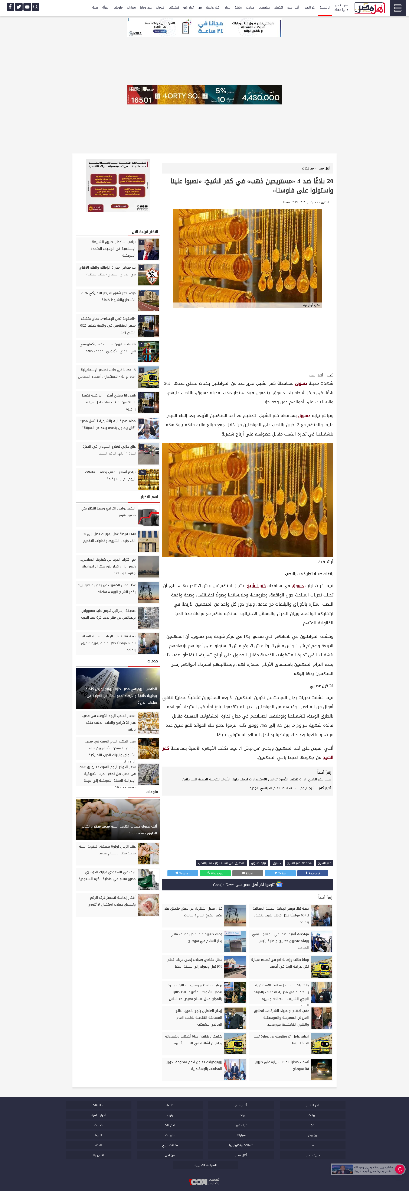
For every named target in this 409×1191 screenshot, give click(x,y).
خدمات (160, 7)
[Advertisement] (247, 340)
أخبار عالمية (213, 7)
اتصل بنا (98, 1155)
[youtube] (27, 7)
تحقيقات (173, 7)
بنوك (227, 7)
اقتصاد (278, 7)
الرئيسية (325, 7)
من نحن (170, 1155)
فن (200, 7)
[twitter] (19, 7)
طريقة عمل (312, 1155)
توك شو (188, 7)
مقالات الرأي (170, 1145)
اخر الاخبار (309, 7)
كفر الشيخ (256, 586)
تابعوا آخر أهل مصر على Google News (244, 884)
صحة (95, 7)
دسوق (301, 383)
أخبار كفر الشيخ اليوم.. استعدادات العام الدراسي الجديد (290, 788)
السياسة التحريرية (205, 1165)
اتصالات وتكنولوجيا (241, 1145)
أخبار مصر (293, 7)
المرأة (105, 7)
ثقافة (98, 1145)
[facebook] (10, 7)
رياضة (238, 7)
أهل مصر (316, 375)
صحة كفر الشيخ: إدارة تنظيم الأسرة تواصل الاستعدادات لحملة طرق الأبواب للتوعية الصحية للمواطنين (256, 779)
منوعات (118, 7)
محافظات (264, 7)
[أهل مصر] (370, 8)
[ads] (204, 28)
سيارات (131, 7)
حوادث (250, 7)
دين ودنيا (146, 7)
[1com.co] (204, 1182)
